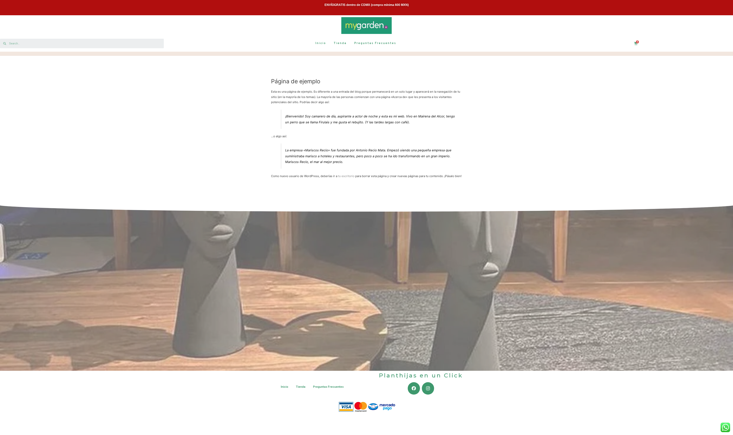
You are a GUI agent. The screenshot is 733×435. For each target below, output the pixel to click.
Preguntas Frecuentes (375, 43)
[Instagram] (428, 388)
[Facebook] (414, 388)
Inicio (320, 43)
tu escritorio (346, 176)
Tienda (340, 43)
